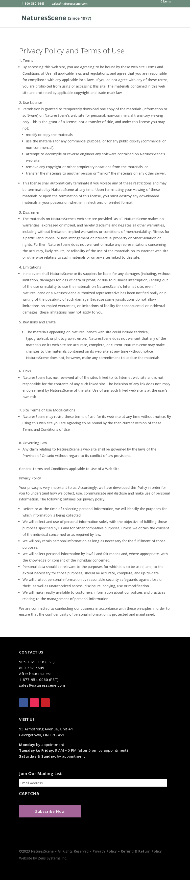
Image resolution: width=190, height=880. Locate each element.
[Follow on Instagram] (34, 702)
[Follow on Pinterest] (45, 702)
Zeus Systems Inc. (52, 858)
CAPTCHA (29, 793)
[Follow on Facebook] (23, 702)
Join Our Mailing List (40, 773)
